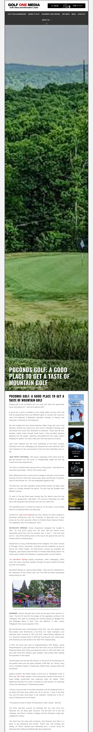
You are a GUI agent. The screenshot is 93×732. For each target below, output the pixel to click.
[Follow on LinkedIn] (66, 41)
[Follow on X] (69, 41)
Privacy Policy (82, 20)
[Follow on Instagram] (62, 41)
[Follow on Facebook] (58, 41)
